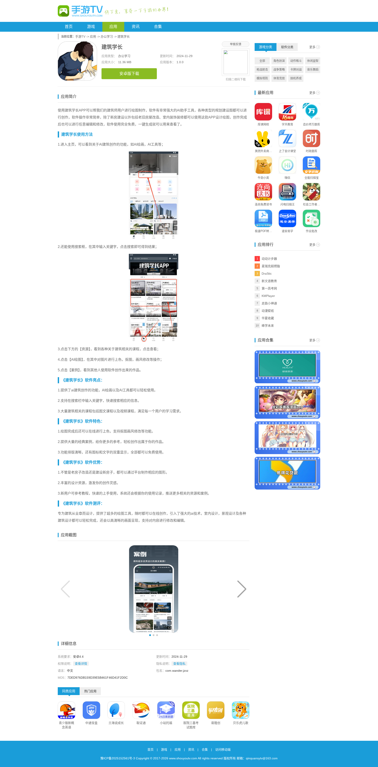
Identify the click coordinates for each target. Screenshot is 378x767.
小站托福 (166, 723)
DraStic (267, 273)
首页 (69, 26)
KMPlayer (268, 296)
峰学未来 (268, 325)
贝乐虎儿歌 (240, 723)
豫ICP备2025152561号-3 (117, 758)
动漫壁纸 (268, 310)
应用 (113, 26)
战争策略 (279, 69)
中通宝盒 (91, 723)
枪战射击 (262, 69)
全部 (262, 60)
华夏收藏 (268, 318)
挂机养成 (296, 78)
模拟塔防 (262, 78)
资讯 (136, 26)
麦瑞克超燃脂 (271, 266)
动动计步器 (269, 258)
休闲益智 (312, 60)
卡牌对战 (296, 69)
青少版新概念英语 (66, 725)
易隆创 (215, 723)
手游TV (80, 36)
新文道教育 (269, 281)
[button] (241, 589)
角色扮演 (279, 60)
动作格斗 (296, 60)
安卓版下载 (129, 73)
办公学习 (107, 36)
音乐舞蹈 (312, 69)
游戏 (91, 26)
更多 (312, 47)
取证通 (141, 723)
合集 (158, 26)
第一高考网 (269, 288)
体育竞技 (279, 78)
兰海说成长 (116, 723)
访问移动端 (223, 749)
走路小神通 (269, 303)
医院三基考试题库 (191, 725)
